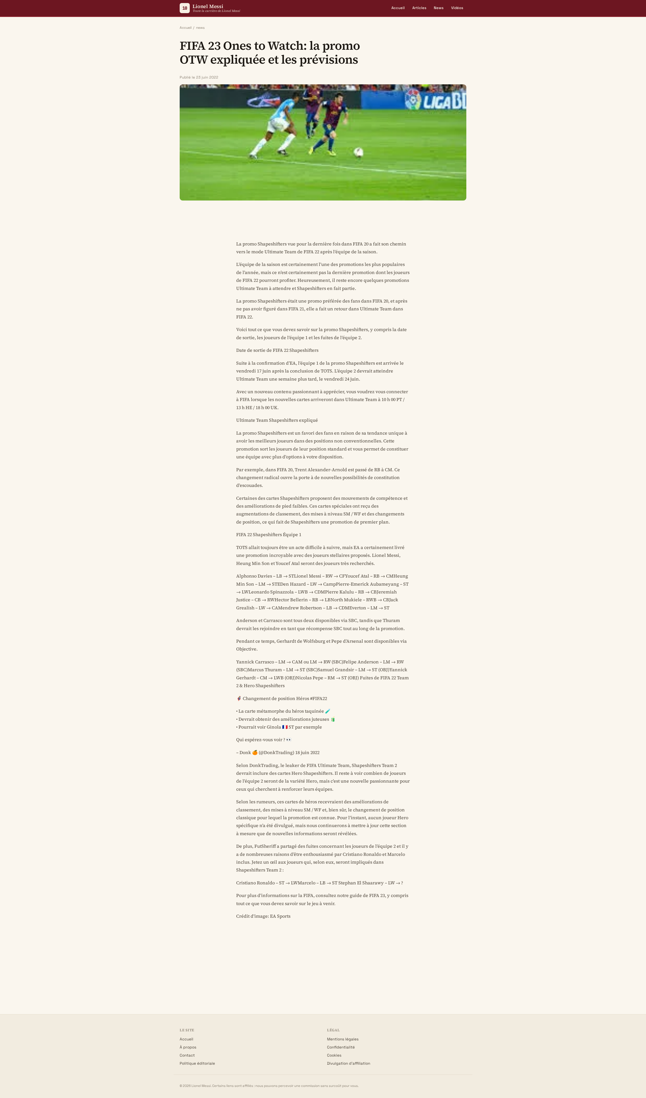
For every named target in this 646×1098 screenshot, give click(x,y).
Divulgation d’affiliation (348, 1063)
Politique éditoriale (197, 1063)
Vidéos (457, 8)
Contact (187, 1055)
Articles (419, 8)
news (200, 28)
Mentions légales (343, 1039)
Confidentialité (341, 1047)
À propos (188, 1047)
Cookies (334, 1055)
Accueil (398, 8)
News (439, 8)
